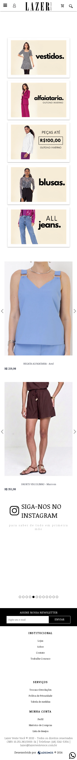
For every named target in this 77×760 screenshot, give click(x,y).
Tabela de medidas (40, 701)
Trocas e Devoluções (40, 689)
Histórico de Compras (40, 725)
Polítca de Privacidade (40, 695)
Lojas (40, 640)
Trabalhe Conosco (40, 658)
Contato (40, 652)
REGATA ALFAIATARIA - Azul (38, 363)
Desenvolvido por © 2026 (38, 752)
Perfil (40, 719)
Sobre (40, 646)
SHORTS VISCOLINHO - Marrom (38, 484)
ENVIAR (59, 619)
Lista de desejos (40, 731)
